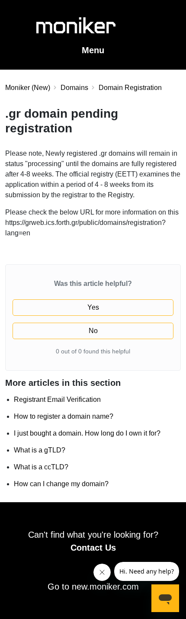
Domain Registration (130, 87)
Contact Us (93, 547)
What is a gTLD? (39, 450)
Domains (74, 87)
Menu (93, 50)
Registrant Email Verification (57, 399)
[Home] (93, 30)
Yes (93, 307)
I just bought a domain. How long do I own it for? (87, 433)
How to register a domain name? (63, 416)
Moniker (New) (27, 87)
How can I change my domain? (61, 484)
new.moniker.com (105, 586)
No (93, 330)
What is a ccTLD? (41, 467)
